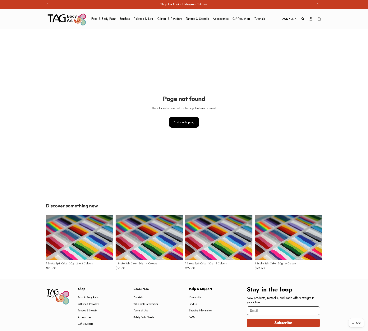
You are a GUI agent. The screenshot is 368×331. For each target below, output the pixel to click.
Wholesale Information (146, 304)
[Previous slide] (47, 4)
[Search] (303, 19)
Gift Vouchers (85, 324)
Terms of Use (140, 311)
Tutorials (138, 297)
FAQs (192, 317)
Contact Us (195, 297)
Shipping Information (200, 311)
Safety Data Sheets (143, 317)
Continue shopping (184, 122)
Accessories (84, 317)
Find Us (193, 304)
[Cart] (319, 19)
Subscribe (283, 323)
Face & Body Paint (88, 297)
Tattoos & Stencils (87, 311)
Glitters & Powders (88, 304)
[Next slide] (318, 4)
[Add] (107, 253)
